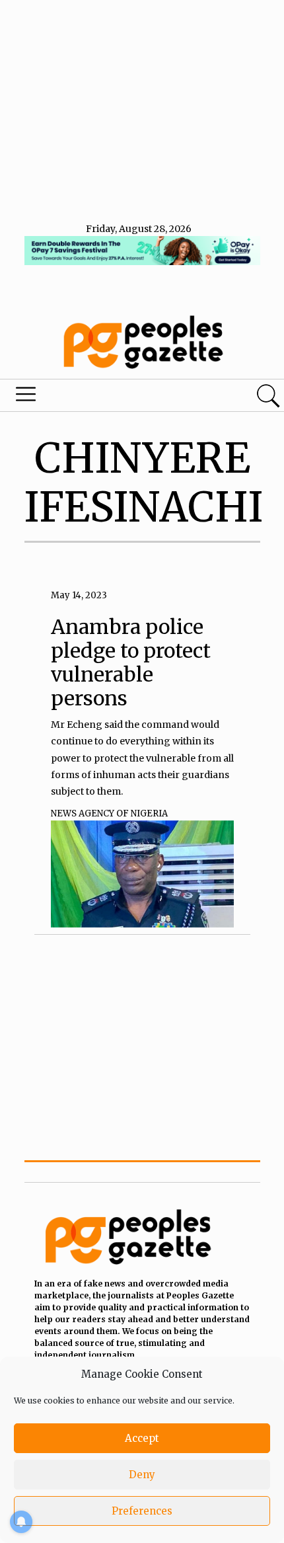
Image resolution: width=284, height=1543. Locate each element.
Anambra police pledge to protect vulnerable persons (131, 662)
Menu (96, 397)
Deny (142, 1474)
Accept (142, 1438)
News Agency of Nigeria (109, 813)
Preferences (142, 1511)
